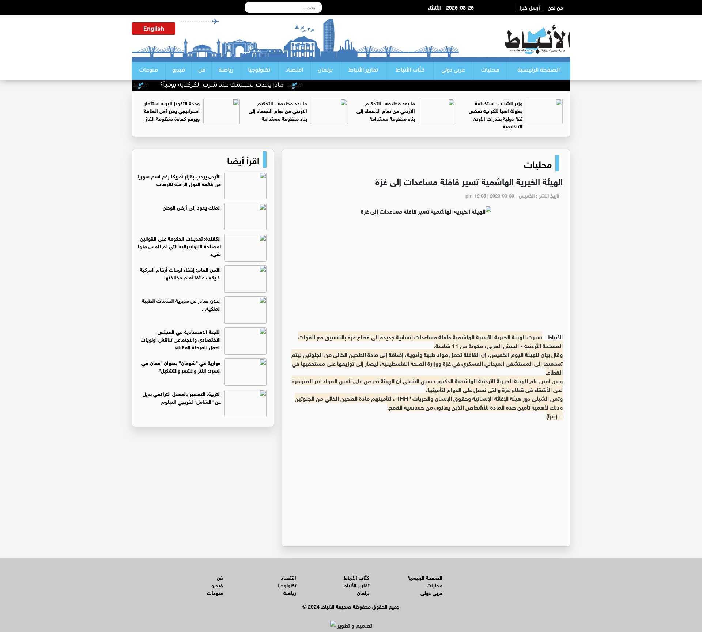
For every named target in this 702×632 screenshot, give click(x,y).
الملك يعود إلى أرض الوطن (192, 206)
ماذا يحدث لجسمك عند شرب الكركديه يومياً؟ (235, 85)
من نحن (555, 7)
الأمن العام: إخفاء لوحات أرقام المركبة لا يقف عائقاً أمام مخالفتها (180, 272)
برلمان (325, 71)
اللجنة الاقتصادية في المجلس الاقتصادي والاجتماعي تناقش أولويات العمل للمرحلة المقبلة (181, 339)
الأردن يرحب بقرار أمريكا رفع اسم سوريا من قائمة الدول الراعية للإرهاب (179, 179)
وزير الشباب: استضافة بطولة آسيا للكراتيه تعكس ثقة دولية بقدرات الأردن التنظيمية (495, 114)
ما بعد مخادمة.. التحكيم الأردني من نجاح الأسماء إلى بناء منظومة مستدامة (385, 110)
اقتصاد (294, 71)
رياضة (226, 71)
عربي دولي (453, 71)
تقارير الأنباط (363, 71)
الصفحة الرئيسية (538, 71)
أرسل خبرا (530, 7)
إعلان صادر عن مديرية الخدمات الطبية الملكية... (181, 304)
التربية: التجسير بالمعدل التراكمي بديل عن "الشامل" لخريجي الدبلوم (182, 397)
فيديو (178, 71)
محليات (490, 71)
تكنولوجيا (259, 71)
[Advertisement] (426, 277)
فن (201, 71)
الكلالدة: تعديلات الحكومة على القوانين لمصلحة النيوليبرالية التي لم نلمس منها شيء (179, 245)
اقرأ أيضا (243, 159)
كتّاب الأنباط (410, 71)
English (153, 28)
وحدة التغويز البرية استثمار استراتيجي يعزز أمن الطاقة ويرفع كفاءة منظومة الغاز (172, 110)
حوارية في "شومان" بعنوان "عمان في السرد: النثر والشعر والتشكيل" (181, 366)
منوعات (148, 71)
